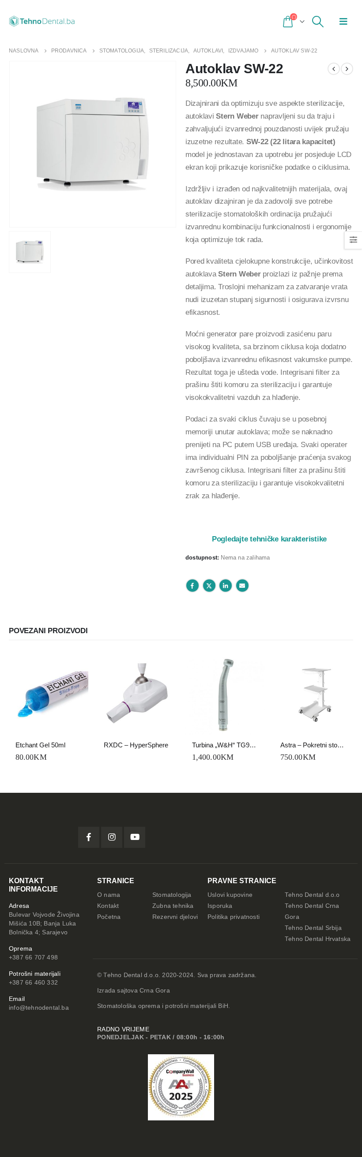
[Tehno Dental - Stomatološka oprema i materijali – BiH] (42, 21)
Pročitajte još (162, 670)
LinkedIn (226, 585)
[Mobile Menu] (343, 21)
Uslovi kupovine (230, 895)
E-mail (242, 585)
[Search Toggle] (318, 21)
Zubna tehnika (173, 906)
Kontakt (108, 906)
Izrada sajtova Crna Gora (133, 990)
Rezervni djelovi (175, 917)
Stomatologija (172, 895)
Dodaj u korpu (74, 670)
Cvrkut (209, 585)
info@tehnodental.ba (39, 1007)
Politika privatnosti (233, 917)
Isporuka (220, 906)
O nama (108, 895)
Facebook (192, 585)
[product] (48, 695)
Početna (109, 917)
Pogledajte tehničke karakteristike (269, 538)
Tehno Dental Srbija (313, 928)
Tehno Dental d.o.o (312, 895)
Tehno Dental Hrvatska (318, 939)
